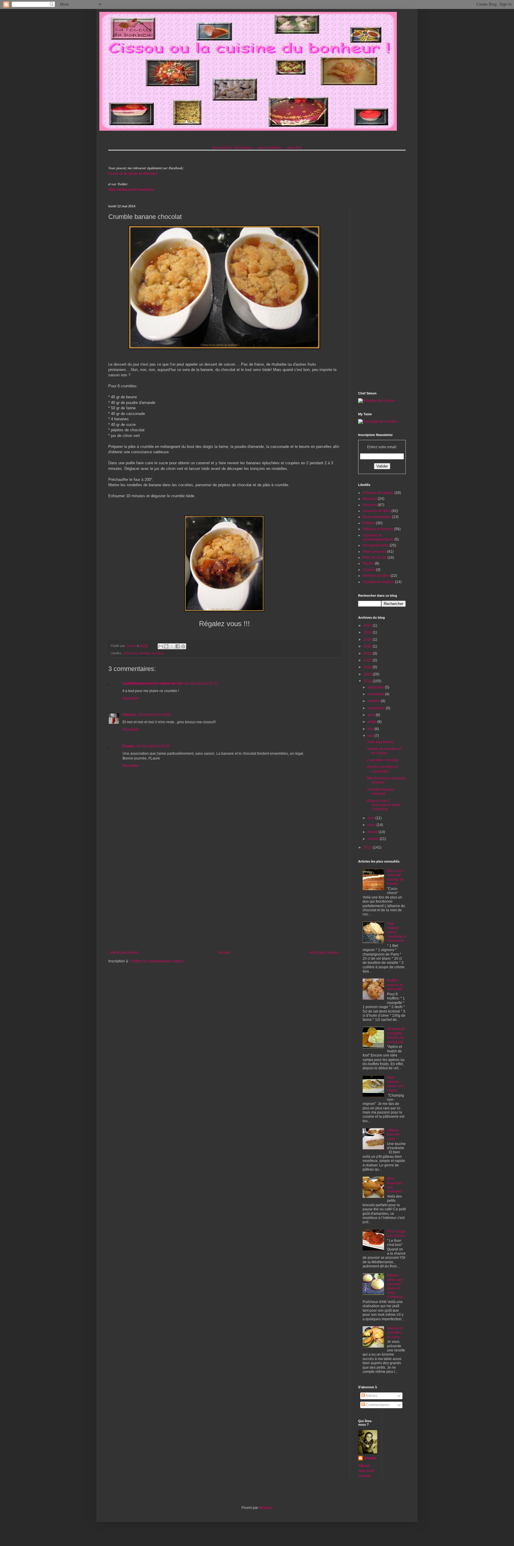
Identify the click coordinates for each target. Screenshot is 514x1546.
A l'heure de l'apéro (378, 493)
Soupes (369, 570)
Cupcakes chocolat (382, 760)
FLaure (128, 746)
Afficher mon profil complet (366, 1471)
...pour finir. (294, 148)
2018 (368, 653)
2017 (368, 660)
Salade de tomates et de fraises (384, 751)
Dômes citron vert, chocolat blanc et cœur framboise (395, 1286)
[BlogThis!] (166, 646)
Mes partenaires (376, 545)
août (372, 715)
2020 (368, 639)
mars (372, 825)
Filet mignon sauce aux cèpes (395, 1084)
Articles (371, 1396)
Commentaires (377, 1405)
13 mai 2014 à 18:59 (154, 715)
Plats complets (374, 551)
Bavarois (370, 499)
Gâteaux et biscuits (378, 529)
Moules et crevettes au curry (395, 1332)
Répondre (131, 698)
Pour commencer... (240, 148)
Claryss (129, 715)
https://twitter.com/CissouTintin (131, 189)
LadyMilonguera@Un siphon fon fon (153, 683)
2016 (368, 667)
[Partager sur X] (172, 646)
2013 (368, 847)
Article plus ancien (324, 952)
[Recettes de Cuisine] (376, 401)
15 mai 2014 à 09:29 (153, 746)
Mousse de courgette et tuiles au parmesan (396, 1035)
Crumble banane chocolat (380, 791)
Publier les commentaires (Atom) (157, 961)
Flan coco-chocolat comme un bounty (395, 877)
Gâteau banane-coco (394, 1134)
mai (371, 736)
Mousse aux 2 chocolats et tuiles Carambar (383, 805)
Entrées (369, 523)
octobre (374, 701)
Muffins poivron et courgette (395, 984)
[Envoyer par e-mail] (161, 646)
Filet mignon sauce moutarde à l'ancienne (396, 932)
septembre (377, 708)
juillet (372, 722)
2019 (368, 646)
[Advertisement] (224, 901)
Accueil (218, 148)
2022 (368, 632)
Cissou (370, 1458)
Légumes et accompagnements (378, 537)
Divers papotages (377, 517)
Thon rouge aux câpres (396, 1233)
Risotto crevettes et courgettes (382, 769)
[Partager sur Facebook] (178, 646)
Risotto (368, 563)
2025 (368, 625)
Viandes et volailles (378, 582)
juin (371, 729)
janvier (374, 839)
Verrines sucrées (151, 653)
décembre (376, 687)
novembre (376, 694)
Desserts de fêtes (377, 511)
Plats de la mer (375, 557)
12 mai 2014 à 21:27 (201, 683)
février (373, 832)
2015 (368, 674)
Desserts (130, 653)
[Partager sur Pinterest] (183, 646)
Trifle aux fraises (380, 742)
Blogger (265, 1508)
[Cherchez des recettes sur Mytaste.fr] (377, 421)
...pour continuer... (270, 148)
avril (371, 818)
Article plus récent (124, 952)
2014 (368, 681)
